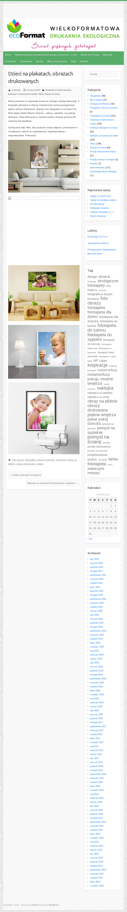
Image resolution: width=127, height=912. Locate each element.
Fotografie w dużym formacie (58, 90)
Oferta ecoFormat (90, 54)
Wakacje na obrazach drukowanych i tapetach (52, 483)
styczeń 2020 (96, 619)
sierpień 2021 (96, 583)
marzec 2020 (96, 611)
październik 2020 (98, 599)
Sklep (73, 61)
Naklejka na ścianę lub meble (104, 135)
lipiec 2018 (95, 690)
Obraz (41, 94)
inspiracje (61, 459)
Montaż (40, 61)
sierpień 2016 (96, 782)
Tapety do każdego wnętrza (103, 200)
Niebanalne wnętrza (99, 208)
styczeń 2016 (96, 810)
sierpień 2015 (96, 830)
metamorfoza (107, 370)
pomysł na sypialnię (101, 430)
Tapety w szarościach (100, 196)
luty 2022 (94, 559)
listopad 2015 (96, 818)
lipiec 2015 (95, 834)
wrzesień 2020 (97, 603)
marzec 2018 (96, 706)
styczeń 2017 (96, 762)
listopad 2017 (96, 722)
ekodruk (104, 276)
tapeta (109, 465)
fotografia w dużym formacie (40, 459)
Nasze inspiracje (98, 216)
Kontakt (84, 61)
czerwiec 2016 (97, 790)
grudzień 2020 (96, 591)
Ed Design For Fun (97, 236)
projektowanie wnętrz (97, 457)
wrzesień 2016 (97, 778)
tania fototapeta (102, 461)
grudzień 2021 (96, 567)
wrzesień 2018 (97, 682)
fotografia (102, 290)
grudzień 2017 (96, 718)
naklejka (105, 388)
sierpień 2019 (96, 639)
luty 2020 (94, 615)
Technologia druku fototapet (103, 171)
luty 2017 (94, 758)
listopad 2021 (96, 571)
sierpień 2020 (96, 607)
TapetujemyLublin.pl (97, 243)
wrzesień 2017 (97, 730)
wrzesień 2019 (97, 635)
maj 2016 (94, 794)
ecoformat (15, 90)
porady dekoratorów (99, 446)
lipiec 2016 (95, 786)
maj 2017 (94, 746)
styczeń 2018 (96, 714)
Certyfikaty (10, 61)
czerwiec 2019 (97, 647)
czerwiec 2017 (97, 742)
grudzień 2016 (96, 766)
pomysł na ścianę (98, 439)
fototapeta (96, 307)
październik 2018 (98, 678)
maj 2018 (94, 698)
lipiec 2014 (95, 881)
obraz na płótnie (102, 401)
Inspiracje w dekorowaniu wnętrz (22, 94)
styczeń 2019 (96, 666)
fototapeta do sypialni (99, 337)
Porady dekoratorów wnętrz (103, 151)
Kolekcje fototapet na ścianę (103, 127)
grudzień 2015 (96, 814)
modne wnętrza (100, 381)
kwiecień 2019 (97, 654)
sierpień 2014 (96, 877)
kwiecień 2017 (97, 750)
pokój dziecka (97, 421)
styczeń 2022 (96, 563)
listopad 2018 (96, 674)
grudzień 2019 (96, 623)
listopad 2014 (96, 866)
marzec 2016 (96, 802)
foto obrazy (18, 459)
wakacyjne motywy (95, 470)
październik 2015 (98, 822)
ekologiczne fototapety (102, 283)
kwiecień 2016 (97, 798)
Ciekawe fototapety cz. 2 (102, 212)
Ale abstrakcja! (97, 204)
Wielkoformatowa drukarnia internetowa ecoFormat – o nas (46, 54)
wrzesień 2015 (97, 826)
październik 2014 (98, 870)
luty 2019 (94, 662)
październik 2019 (98, 631)
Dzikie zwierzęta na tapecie (25, 475)
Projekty (94, 163)
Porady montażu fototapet (102, 159)
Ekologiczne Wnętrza (100, 104)
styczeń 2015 (96, 858)
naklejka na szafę (98, 397)
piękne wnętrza (101, 414)
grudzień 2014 (96, 862)
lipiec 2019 (95, 643)
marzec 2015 (96, 850)
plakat (40, 463)
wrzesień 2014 (97, 874)
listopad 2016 (96, 770)
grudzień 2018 (96, 670)
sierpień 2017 (96, 734)
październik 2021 (98, 575)
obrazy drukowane (26, 463)
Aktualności (95, 96)
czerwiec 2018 (97, 694)
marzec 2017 (96, 754)
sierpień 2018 (96, 686)
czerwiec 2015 (97, 838)
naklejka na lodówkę (99, 392)
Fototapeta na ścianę (100, 115)
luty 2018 (94, 710)
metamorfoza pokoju (98, 376)
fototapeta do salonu (101, 328)
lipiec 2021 (95, 587)
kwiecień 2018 (97, 702)
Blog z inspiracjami (57, 61)
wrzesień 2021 (97, 579)
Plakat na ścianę (52, 94)
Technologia (26, 61)
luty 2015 (94, 854)
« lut (89, 538)
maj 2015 (94, 842)
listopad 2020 (96, 595)
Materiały (107, 54)
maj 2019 (94, 650)
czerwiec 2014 (97, 885)
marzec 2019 (96, 658)
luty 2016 (94, 806)
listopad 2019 (96, 627)
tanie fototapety (97, 167)
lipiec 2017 (95, 738)
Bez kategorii (96, 100)
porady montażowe (97, 451)
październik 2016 (98, 774)
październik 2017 (98, 726)
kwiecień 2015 (97, 846)
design (92, 276)
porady (106, 442)
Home (8, 54)
